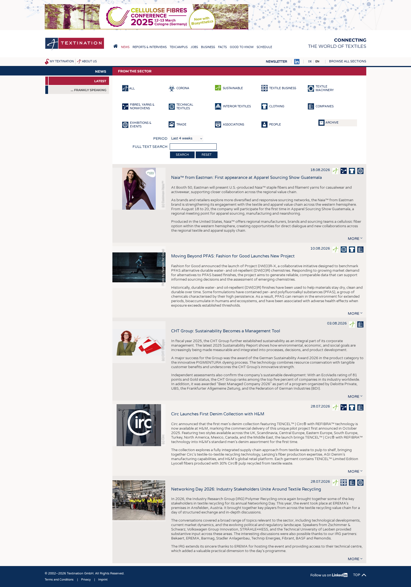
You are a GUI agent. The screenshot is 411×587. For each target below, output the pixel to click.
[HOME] (115, 46)
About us (89, 61)
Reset (207, 155)
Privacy (86, 579)
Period (160, 138)
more (353, 238)
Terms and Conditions (59, 579)
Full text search (150, 147)
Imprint (103, 579)
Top (356, 575)
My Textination (62, 61)
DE (310, 61)
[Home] (75, 50)
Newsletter (276, 61)
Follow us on (321, 575)
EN (317, 61)
